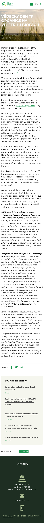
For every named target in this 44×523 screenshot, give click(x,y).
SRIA (16, 73)
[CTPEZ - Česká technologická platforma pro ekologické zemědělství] (2, 35)
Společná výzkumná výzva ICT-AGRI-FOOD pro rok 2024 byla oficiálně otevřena (20, 402)
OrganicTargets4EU (25, 106)
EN (36, 4)
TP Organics (24, 451)
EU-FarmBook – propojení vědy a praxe (21, 437)
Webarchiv (8, 516)
